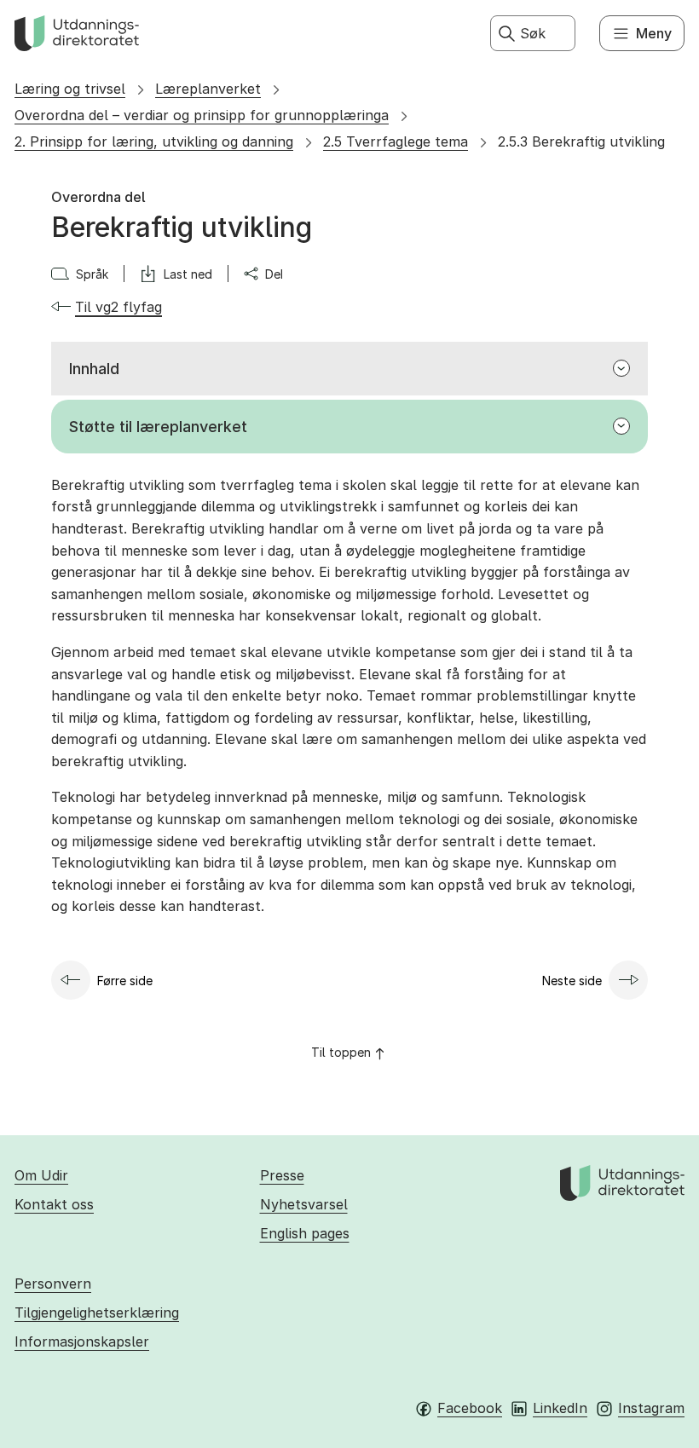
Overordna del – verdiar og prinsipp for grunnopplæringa (201, 115)
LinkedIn (560, 1407)
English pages (305, 1233)
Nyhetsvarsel (304, 1204)
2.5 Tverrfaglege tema (395, 141)
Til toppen (341, 1052)
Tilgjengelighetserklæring (96, 1312)
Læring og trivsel (69, 88)
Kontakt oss (54, 1204)
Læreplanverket (208, 88)
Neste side (572, 980)
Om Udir (41, 1175)
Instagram (651, 1407)
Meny (654, 33)
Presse (282, 1175)
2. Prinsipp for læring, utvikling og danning (153, 141)
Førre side (125, 980)
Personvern (52, 1283)
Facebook (469, 1407)
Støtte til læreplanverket (158, 427)
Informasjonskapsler (81, 1341)
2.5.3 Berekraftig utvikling (581, 141)
